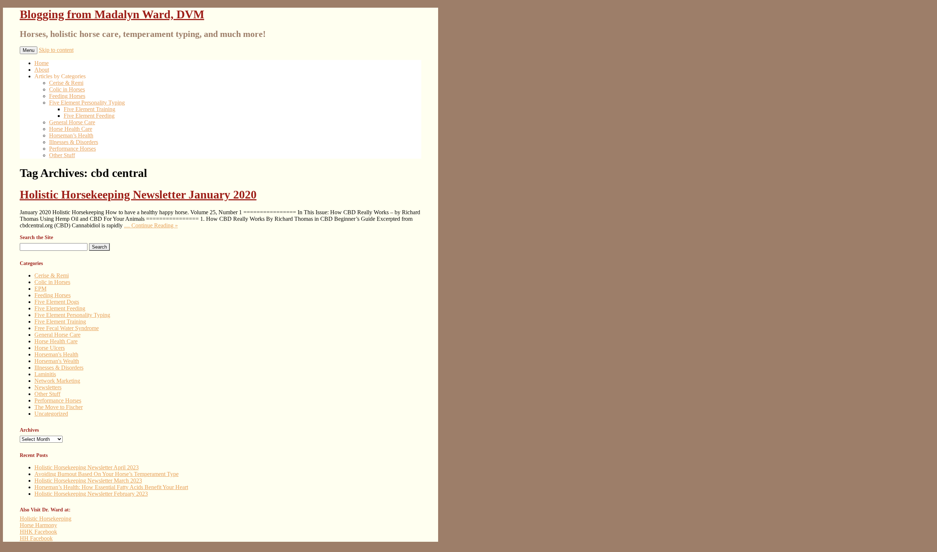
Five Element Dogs (56, 302)
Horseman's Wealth (56, 361)
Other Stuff (62, 155)
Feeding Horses (67, 96)
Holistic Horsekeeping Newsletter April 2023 (86, 467)
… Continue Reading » (151, 225)
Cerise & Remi (66, 83)
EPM (40, 289)
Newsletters (47, 387)
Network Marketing (57, 381)
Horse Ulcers (49, 348)
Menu (28, 50)
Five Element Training (89, 109)
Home (41, 63)
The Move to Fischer (58, 407)
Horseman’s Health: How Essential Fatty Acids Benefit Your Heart (111, 487)
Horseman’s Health (71, 135)
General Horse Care (72, 122)
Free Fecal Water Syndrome (66, 328)
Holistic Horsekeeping (45, 518)
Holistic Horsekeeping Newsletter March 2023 (88, 480)
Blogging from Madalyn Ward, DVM (112, 14)
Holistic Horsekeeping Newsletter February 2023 (91, 494)
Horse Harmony (38, 525)
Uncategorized (51, 414)
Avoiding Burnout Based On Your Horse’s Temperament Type (106, 474)
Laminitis (45, 374)
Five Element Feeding (89, 116)
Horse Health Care (70, 129)
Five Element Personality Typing (87, 102)
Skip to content (56, 50)
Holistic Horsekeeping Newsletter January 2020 (138, 194)
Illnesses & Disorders (73, 142)
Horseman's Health (56, 354)
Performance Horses (72, 148)
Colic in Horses (67, 89)
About (41, 70)
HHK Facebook (38, 532)
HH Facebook (36, 538)
